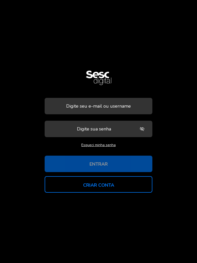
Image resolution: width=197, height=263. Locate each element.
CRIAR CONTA (98, 185)
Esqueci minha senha (98, 145)
